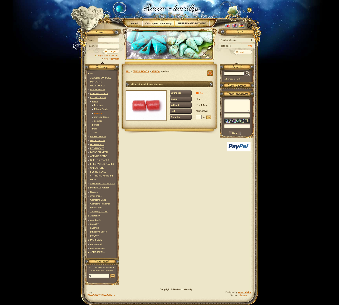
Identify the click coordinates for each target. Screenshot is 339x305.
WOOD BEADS (97, 140)
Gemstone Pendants (100, 204)
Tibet (94, 132)
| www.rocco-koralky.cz (170, 9)
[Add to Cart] (208, 117)
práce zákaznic (97, 248)
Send (112, 276)
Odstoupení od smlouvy (158, 23)
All (128, 71)
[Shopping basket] (236, 32)
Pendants (98, 105)
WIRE (93, 179)
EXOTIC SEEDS (98, 136)
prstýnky (94, 235)
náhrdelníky (95, 220)
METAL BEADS (97, 85)
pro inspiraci (96, 244)
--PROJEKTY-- (97, 252)
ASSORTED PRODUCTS (102, 183)
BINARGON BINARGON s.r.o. (103, 295)
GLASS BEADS (97, 89)
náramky (94, 224)
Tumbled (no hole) (99, 211)
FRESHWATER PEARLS (102, 164)
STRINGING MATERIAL (101, 176)
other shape (96, 196)
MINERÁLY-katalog (99, 187)
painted (166, 71)
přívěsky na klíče (98, 232)
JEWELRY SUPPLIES (100, 78)
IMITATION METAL (99, 152)
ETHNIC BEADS (141, 71)
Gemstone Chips (98, 200)
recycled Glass (101, 117)
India (94, 129)
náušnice (94, 228)
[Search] (247, 73)
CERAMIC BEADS (99, 93)
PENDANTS (96, 82)
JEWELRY (95, 215)
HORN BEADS (97, 144)
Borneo (95, 125)
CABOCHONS (97, 168)
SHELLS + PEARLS (99, 160)
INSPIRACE (96, 240)
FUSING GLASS (98, 172)
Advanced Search (232, 79)
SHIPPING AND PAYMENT (192, 23)
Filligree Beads (101, 109)
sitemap (243, 295)
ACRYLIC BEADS (98, 156)
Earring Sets (96, 207)
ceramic (98, 121)
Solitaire (94, 192)
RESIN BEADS (97, 148)
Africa (155, 71)
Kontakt (135, 23)
